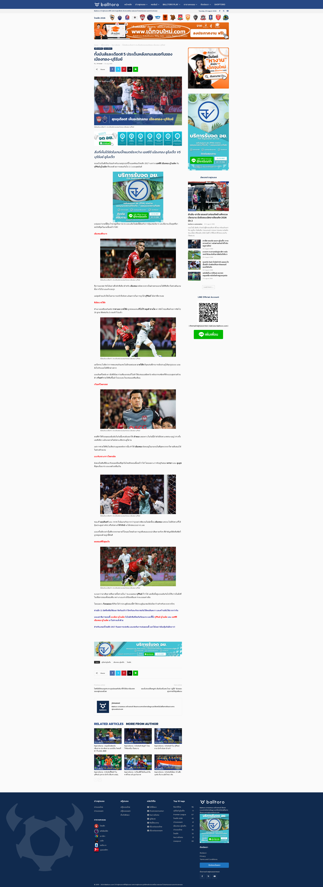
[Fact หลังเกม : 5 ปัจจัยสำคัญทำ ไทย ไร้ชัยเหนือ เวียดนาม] (138, 736)
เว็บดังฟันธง (124, 815)
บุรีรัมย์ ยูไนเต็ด (106, 662)
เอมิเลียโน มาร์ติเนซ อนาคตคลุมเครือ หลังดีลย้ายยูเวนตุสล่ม (215, 274)
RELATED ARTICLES (109, 724)
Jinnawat (99, 63)
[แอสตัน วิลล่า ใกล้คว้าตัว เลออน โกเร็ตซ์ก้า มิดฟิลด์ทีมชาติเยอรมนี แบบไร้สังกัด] (194, 265)
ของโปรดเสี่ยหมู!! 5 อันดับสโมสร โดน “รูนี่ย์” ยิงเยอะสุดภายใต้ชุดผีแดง (161, 690)
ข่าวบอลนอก (98, 811)
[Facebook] (219, 11)
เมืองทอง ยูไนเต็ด (119, 662)
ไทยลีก (129, 662)
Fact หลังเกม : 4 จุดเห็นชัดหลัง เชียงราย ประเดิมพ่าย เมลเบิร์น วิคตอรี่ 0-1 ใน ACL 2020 (107, 748)
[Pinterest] (123, 69)
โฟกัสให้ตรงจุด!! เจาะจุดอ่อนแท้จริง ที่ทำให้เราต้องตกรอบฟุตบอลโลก (114, 690)
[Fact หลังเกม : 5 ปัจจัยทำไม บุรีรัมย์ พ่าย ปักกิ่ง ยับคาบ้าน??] (168, 736)
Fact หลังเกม (116, 45)
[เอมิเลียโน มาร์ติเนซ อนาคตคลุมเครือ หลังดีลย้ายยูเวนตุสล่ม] (194, 276)
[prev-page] (95, 779)
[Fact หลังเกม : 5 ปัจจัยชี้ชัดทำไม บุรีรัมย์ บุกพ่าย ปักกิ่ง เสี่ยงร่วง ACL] (108, 762)
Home (96, 45)
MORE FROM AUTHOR (142, 724)
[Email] (129, 69)
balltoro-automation (195, 224)
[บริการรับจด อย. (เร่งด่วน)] (138, 138)
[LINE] (135, 69)
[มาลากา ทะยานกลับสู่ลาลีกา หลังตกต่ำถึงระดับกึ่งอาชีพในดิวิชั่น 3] (194, 255)
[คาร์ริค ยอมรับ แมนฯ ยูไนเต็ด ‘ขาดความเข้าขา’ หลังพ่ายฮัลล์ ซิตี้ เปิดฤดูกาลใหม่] (194, 244)
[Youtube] (227, 11)
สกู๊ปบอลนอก (125, 811)
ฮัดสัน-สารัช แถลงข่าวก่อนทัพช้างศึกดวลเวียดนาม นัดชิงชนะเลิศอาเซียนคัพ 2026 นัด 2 (208, 217)
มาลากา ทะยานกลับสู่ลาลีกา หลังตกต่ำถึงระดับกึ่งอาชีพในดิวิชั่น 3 (215, 253)
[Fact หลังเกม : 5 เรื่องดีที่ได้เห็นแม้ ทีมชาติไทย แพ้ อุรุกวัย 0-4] (138, 762)
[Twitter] (223, 11)
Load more (208, 287)
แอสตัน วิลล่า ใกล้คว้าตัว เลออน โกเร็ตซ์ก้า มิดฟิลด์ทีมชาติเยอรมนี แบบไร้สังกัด (216, 264)
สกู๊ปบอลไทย (105, 45)
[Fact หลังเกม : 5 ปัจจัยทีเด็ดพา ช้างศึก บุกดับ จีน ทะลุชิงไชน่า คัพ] (168, 762)
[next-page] (99, 779)
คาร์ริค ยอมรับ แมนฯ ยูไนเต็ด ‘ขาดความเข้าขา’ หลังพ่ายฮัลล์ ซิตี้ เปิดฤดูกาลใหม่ (215, 243)
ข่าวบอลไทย (192, 210)
